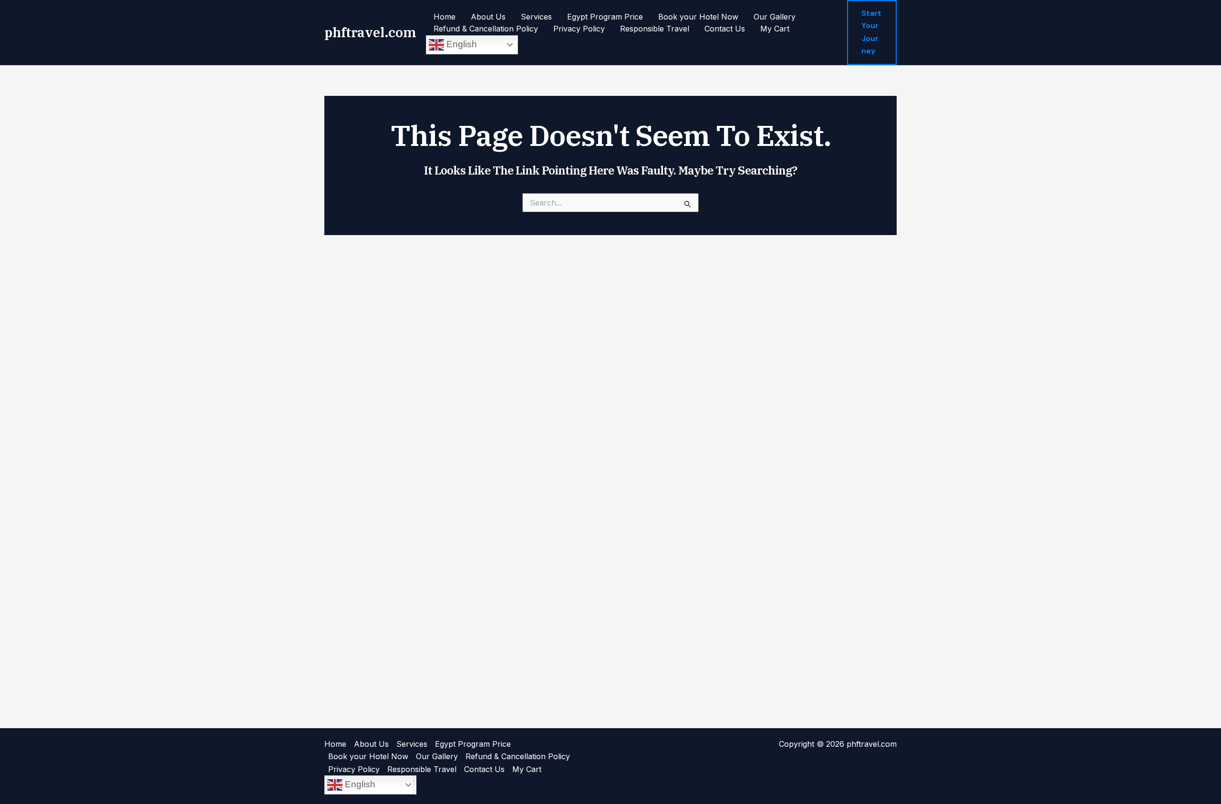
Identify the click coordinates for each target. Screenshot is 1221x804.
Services (536, 16)
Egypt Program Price (605, 16)
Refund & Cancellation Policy (486, 28)
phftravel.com (370, 32)
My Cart (774, 28)
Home (444, 16)
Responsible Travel (654, 28)
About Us (488, 16)
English (460, 44)
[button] (872, 32)
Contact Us (724, 28)
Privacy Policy (579, 28)
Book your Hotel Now (698, 16)
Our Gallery (775, 16)
